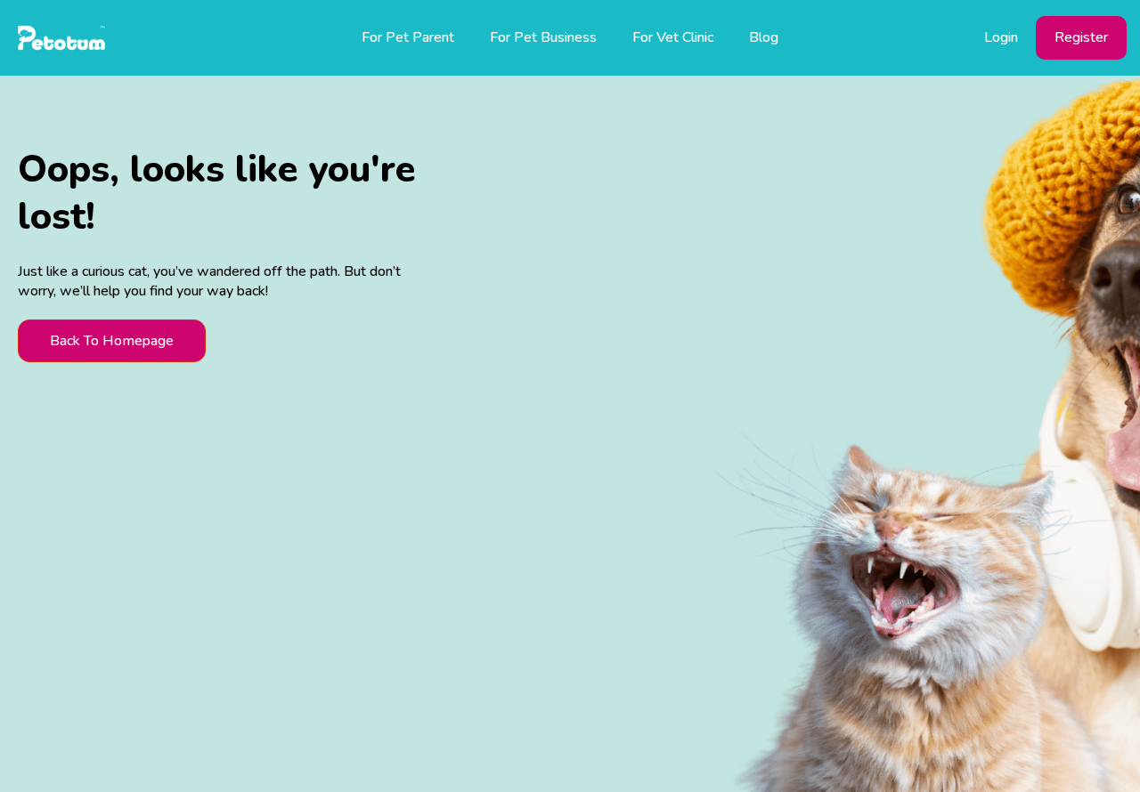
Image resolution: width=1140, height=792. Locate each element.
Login (1001, 37)
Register (1081, 37)
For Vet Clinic (672, 37)
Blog (763, 37)
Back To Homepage (112, 341)
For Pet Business (543, 37)
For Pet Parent (408, 37)
